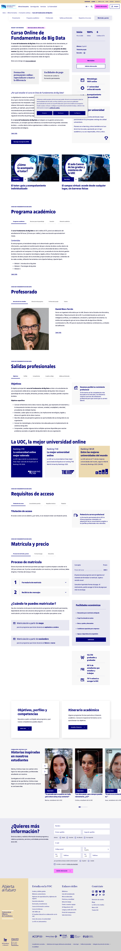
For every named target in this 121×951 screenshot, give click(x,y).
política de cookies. (55, 108)
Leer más (14, 133)
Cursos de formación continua (40, 906)
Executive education (38, 901)
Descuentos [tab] (51, 554)
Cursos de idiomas (37, 909)
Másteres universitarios (39, 894)
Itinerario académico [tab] (65, 221)
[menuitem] (16, 18)
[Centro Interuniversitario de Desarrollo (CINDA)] (75, 936)
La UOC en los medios (98, 905)
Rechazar (61, 113)
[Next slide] (45, 771)
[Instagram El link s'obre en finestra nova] (93, 891)
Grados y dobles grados (39, 891)
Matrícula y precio (103, 18)
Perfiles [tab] (25, 376)
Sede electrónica (66, 915)
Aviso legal (76, 944)
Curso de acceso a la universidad (41, 919)
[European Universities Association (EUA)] (88, 936)
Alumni (93, 1)
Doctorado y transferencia (39, 904)
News (107, 1)
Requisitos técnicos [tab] (50, 503)
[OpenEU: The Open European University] (15, 942)
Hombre (71, 837)
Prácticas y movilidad (68, 899)
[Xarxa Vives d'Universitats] (51, 936)
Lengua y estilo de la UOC (69, 910)
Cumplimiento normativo (38, 944)
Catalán (92, 861)
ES (86, 6)
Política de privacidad (72, 864)
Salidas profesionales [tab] (64, 376)
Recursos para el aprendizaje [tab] (37, 221)
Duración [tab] (52, 221)
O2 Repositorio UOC (67, 907)
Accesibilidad (35, 947)
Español (84, 861)
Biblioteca (65, 891)
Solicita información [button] (61, 871)
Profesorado (49, 18)
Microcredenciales (67, 897)
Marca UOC (95, 907)
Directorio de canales (98, 899)
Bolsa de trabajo (66, 902)
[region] (61, 106)
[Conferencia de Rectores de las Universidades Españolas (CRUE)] (64, 936)
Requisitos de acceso (85, 18)
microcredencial (31, 61)
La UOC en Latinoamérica (39, 921)
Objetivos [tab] (15, 376)
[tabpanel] (60, 252)
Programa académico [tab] (18, 221)
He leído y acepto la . (67, 864)
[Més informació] (84, 53)
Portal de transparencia (68, 912)
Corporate (87, 1)
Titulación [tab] (63, 503)
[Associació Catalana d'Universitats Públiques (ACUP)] (37, 936)
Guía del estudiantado (68, 894)
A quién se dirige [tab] (49, 376)
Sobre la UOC (101, 1)
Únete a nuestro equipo (68, 904)
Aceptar (44, 113)
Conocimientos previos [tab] (34, 503)
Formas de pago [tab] (38, 554)
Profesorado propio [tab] (53, 301)
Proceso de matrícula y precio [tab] (21, 554)
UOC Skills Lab (36, 912)
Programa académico (33, 18)
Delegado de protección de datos (101, 944)
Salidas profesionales (66, 18)
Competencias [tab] (36, 376)
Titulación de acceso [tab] (18, 503)
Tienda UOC (95, 910)
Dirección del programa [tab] (37, 301)
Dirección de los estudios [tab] (19, 301)
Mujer (63, 837)
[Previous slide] (45, 765)
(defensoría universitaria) (59, 944)
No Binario (80, 837)
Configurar (77, 113)
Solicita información (101, 6)
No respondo (89, 837)
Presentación (16, 18)
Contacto (117, 1)
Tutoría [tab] (65, 301)
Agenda (112, 1)
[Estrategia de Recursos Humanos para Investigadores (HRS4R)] (5, 942)
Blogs (93, 902)
